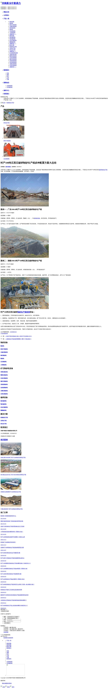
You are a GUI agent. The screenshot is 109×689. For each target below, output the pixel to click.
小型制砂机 (12, 32)
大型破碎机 (9, 87)
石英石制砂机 (13, 65)
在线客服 (6, 632)
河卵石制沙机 (13, 54)
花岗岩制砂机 (13, 60)
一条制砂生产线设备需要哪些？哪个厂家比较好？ (18, 339)
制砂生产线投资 (23, 312)
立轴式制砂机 (13, 26)
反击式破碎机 (13, 40)
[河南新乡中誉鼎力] (11, 3)
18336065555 (13, 332)
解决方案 (9, 646)
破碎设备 (9, 645)
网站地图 (4, 683)
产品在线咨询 (4, 333)
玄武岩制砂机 (13, 62)
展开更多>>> (4, 609)
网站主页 (6, 12)
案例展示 (6, 70)
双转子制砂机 (13, 24)
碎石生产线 (12, 49)
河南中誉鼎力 (8, 166)
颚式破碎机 (12, 38)
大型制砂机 (9, 85)
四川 (8, 76)
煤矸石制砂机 (13, 59)
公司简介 (6, 15)
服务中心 (6, 90)
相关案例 (4, 440)
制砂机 (11, 23)
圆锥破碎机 (12, 42)
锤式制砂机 (12, 28)
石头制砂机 (12, 31)
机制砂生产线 (13, 46)
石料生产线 (12, 48)
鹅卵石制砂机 (13, 56)
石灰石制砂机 (13, 57)
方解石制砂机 (13, 63)
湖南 (8, 74)
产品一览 (6, 18)
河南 (8, 73)
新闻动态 (6, 82)
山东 (8, 77)
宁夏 (8, 79)
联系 (8, 687)
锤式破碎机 (12, 37)
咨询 (4, 687)
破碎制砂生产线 (103, 169)
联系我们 (6, 93)
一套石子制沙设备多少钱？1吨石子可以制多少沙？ (18, 336)
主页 (4, 102)
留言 (13, 687)
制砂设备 (9, 643)
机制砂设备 (37, 218)
